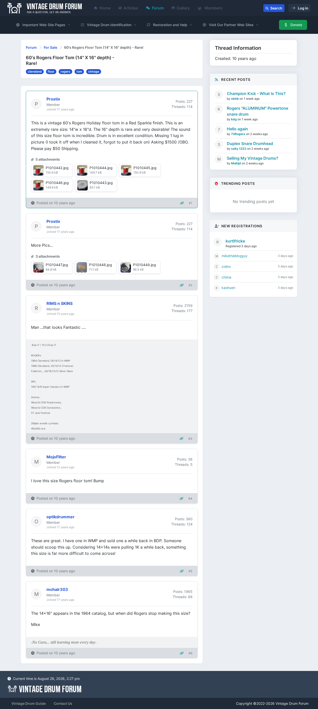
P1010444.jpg (101, 168)
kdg (234, 119)
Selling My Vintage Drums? (252, 158)
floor (51, 71)
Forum (158, 7)
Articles (130, 7)
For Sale (50, 47)
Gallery (183, 7)
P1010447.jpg (57, 265)
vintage (93, 71)
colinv (226, 266)
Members (212, 7)
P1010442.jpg (57, 168)
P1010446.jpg (57, 183)
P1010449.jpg (144, 265)
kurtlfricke (235, 240)
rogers (65, 71)
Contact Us (63, 703)
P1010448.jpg (100, 265)
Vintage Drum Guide (28, 703)
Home (105, 7)
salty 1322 (239, 148)
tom (79, 71)
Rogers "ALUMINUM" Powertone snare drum (257, 111)
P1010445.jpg (145, 168)
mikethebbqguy (234, 256)
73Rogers (238, 134)
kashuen (228, 287)
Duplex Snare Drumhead (250, 143)
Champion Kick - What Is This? (256, 93)
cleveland (35, 71)
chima (226, 277)
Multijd (236, 163)
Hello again (237, 128)
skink (235, 98)
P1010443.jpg (101, 183)
